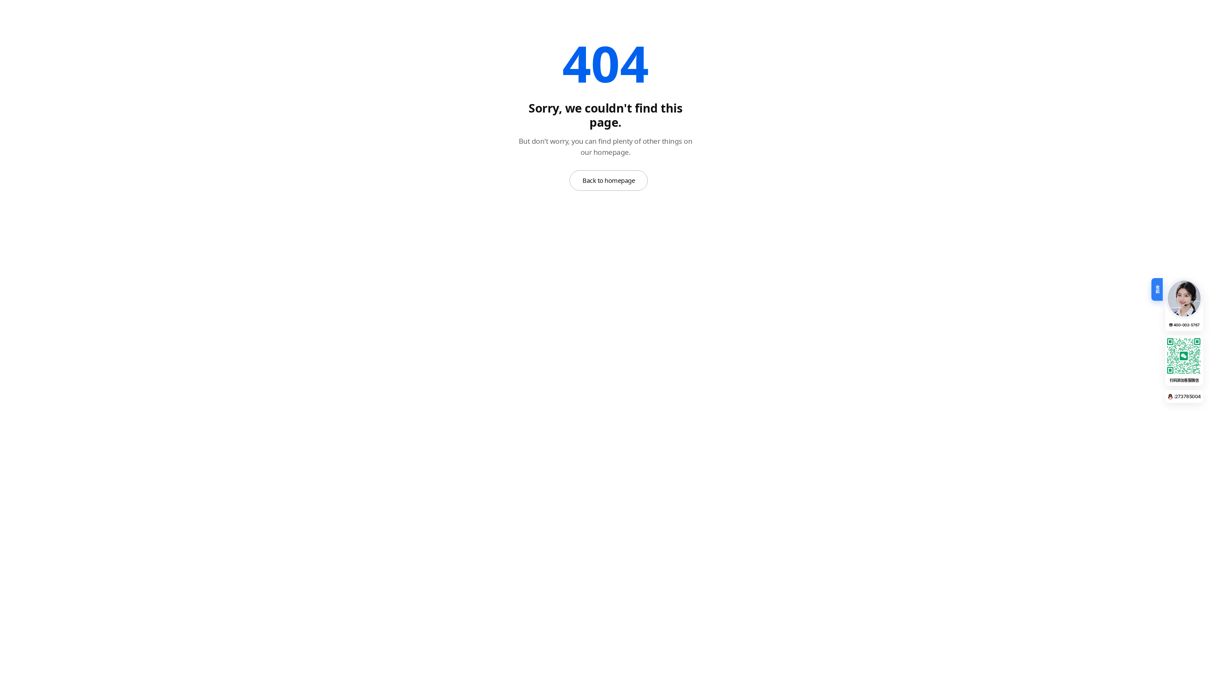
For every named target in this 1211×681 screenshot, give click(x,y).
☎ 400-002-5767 (1184, 325)
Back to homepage (608, 180)
